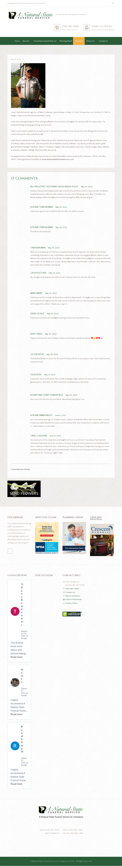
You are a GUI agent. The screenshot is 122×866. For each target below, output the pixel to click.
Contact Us (103, 41)
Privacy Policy (71, 603)
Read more (16, 657)
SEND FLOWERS (102, 26)
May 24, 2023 (16, 59)
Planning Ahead (66, 41)
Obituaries (79, 41)
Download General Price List (45, 41)
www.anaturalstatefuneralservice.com (58, 159)
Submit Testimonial (73, 599)
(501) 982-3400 (70, 26)
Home (17, 41)
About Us (90, 41)
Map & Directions (72, 596)
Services (26, 41)
